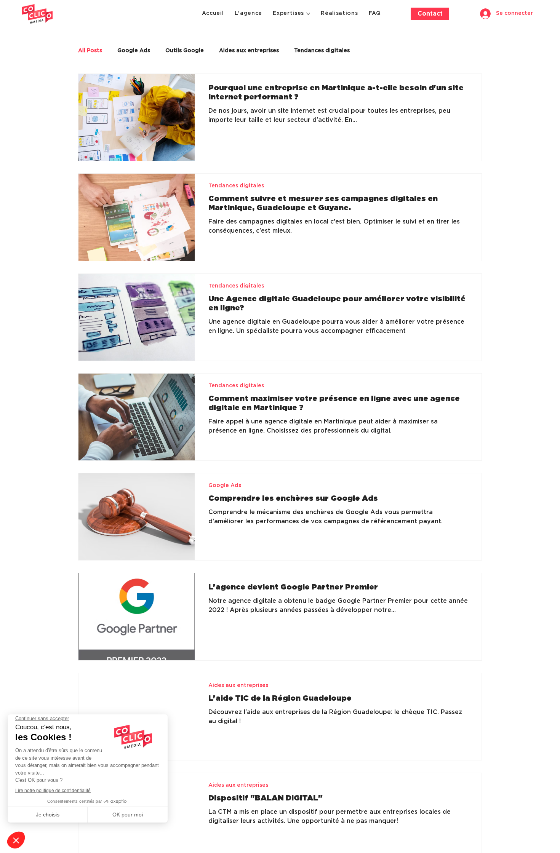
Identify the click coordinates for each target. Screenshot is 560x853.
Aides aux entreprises (249, 50)
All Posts (90, 50)
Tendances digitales (322, 50)
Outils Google (184, 50)
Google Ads (133, 50)
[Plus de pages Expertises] (308, 14)
